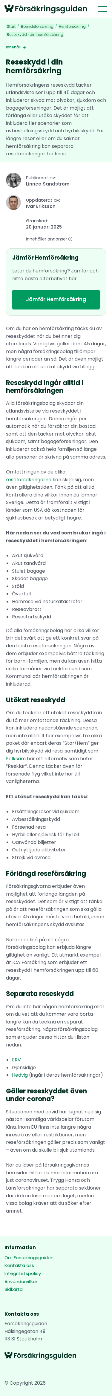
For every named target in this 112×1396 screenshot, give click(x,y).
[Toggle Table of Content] (23, 47)
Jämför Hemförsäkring (56, 299)
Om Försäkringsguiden (28, 1257)
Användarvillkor (20, 1281)
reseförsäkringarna (29, 479)
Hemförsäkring (72, 26)
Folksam (16, 758)
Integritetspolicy (22, 1273)
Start (11, 26)
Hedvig (20, 1075)
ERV (16, 1059)
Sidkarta (13, 1289)
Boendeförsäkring (37, 26)
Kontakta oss (19, 1265)
